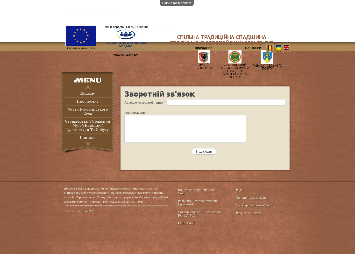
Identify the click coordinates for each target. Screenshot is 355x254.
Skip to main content (176, 2)
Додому (87, 93)
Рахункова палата (248, 213)
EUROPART (186, 223)
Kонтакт (87, 137)
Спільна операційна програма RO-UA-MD (199, 213)
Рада (239, 190)
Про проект (87, 101)
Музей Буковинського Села (87, 111)
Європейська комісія (251, 197)
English (286, 47)
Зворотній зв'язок (159, 94)
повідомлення (135, 112)
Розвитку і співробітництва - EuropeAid (199, 202)
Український (278, 47)
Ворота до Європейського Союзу (196, 191)
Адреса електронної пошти (145, 102)
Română (270, 47)
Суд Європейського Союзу (255, 205)
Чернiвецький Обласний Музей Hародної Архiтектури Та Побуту (87, 125)
